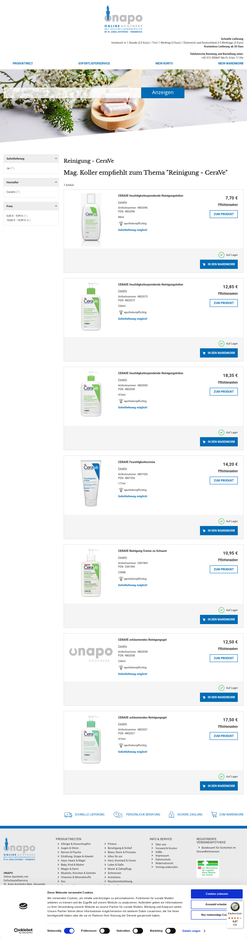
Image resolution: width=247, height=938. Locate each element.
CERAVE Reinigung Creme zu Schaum (142, 551)
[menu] (103, 865)
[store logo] (123, 19)
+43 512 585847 (210, 57)
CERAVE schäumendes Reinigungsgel (142, 639)
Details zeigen (191, 930)
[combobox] (72, 92)
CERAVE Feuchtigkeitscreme (136, 462)
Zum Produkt (224, 214)
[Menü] (241, 902)
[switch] (104, 931)
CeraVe (13, 192)
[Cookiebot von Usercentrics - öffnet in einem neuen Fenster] (23, 931)
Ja (10, 168)
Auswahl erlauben (216, 904)
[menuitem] (82, 844)
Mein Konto (164, 63)
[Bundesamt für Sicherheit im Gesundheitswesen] (208, 869)
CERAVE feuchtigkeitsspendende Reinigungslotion (150, 195)
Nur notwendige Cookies (217, 914)
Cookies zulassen (217, 893)
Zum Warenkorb (231, 814)
